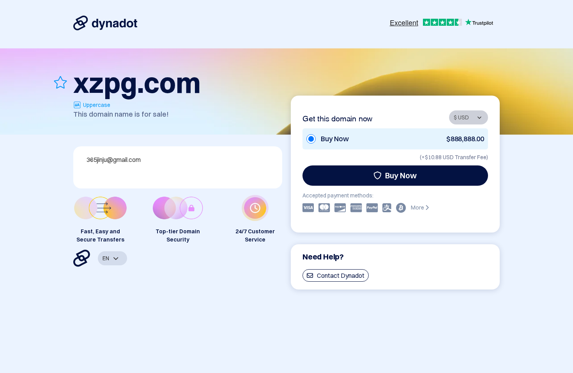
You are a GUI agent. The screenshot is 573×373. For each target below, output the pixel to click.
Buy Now (401, 175)
